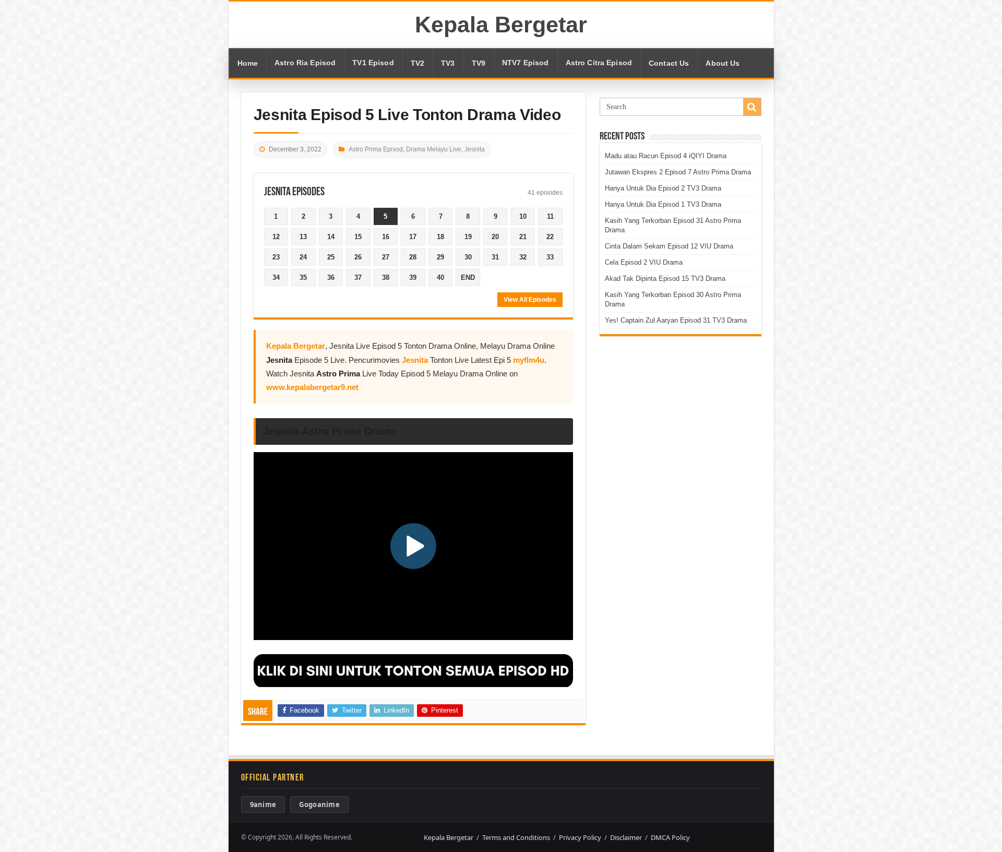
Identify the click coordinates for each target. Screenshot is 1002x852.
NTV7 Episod (525, 63)
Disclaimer (626, 837)
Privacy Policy (580, 837)
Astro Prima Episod (376, 149)
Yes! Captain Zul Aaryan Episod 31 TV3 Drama (676, 320)
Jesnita (474, 149)
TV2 (417, 63)
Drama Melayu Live (433, 149)
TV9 (478, 63)
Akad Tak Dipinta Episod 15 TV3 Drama (665, 278)
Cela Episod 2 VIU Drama (644, 262)
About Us (722, 63)
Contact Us (669, 63)
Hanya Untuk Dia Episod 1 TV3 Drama (663, 204)
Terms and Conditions (516, 837)
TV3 (448, 63)
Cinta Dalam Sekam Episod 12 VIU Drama (669, 246)
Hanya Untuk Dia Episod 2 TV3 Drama (663, 188)
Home (247, 63)
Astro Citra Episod (599, 63)
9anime (263, 804)
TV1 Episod (372, 63)
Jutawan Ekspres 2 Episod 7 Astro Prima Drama (678, 172)
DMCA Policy (670, 837)
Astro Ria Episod (305, 63)
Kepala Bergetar (501, 24)
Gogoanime (319, 804)
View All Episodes (530, 299)
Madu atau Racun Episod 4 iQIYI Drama (665, 156)
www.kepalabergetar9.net (312, 387)
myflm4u (528, 360)
